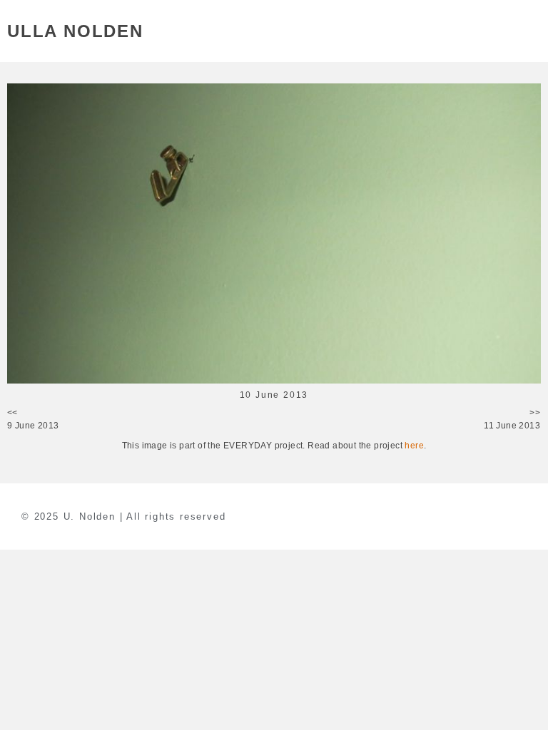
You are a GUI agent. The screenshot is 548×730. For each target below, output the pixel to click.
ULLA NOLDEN (75, 31)
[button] (532, 31)
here (414, 446)
